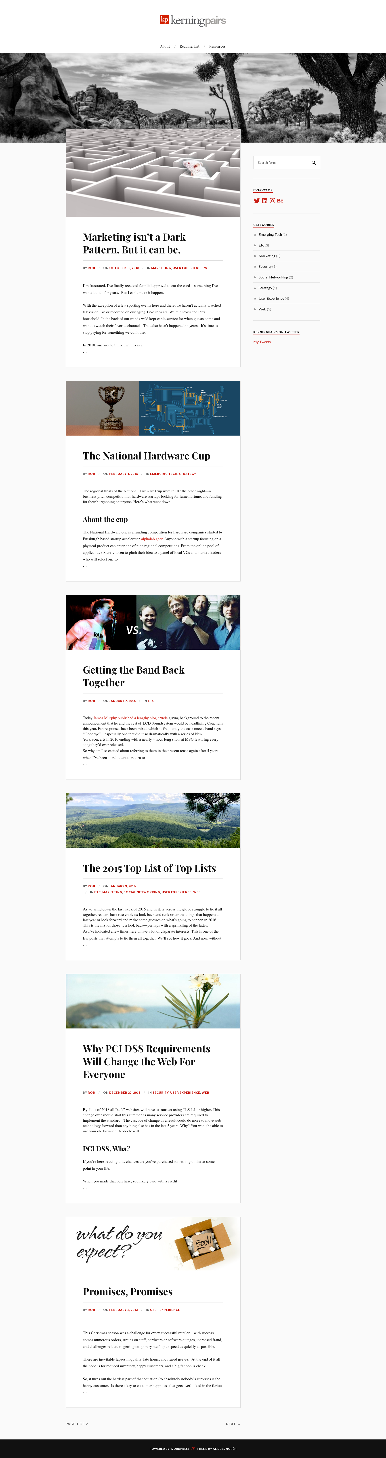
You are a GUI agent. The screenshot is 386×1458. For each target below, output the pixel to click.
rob (91, 268)
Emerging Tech (163, 474)
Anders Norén (225, 1448)
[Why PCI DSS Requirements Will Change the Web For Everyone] (153, 1001)
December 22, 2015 (124, 1092)
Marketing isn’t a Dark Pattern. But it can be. (134, 243)
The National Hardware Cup (146, 455)
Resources (217, 46)
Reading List (189, 46)
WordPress (180, 1448)
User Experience (188, 268)
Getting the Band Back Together (134, 676)
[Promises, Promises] (153, 1244)
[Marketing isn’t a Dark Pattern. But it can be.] (153, 173)
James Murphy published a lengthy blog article (130, 717)
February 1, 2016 (123, 474)
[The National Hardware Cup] (153, 408)
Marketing (161, 268)
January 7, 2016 (122, 701)
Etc (151, 701)
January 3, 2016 (122, 886)
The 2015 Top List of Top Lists (149, 867)
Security (161, 1092)
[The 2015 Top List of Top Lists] (153, 820)
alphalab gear (151, 538)
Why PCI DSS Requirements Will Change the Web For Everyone (146, 1061)
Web (208, 268)
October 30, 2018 (124, 268)
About (165, 46)
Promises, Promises (128, 1291)
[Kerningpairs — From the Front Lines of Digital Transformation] (193, 19)
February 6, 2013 (123, 1310)
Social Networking (142, 892)
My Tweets (262, 341)
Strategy (187, 474)
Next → (233, 1424)
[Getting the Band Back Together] (153, 622)
